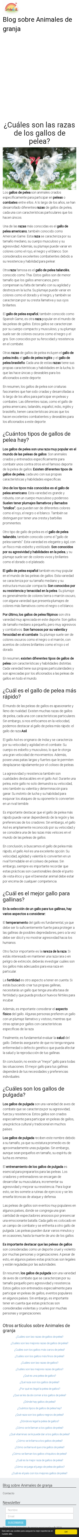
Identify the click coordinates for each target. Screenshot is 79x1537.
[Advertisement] (39, 75)
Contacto (8, 1493)
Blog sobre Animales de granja (37, 24)
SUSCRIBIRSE (16, 1522)
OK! (66, 1531)
